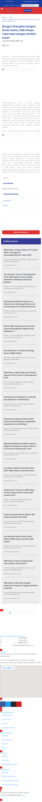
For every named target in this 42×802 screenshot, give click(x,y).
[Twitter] (8, 704)
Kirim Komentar (21, 232)
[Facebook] (2, 704)
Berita (10, 17)
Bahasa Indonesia (29, 5)
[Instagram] (13, 704)
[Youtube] (19, 704)
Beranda (4, 17)
